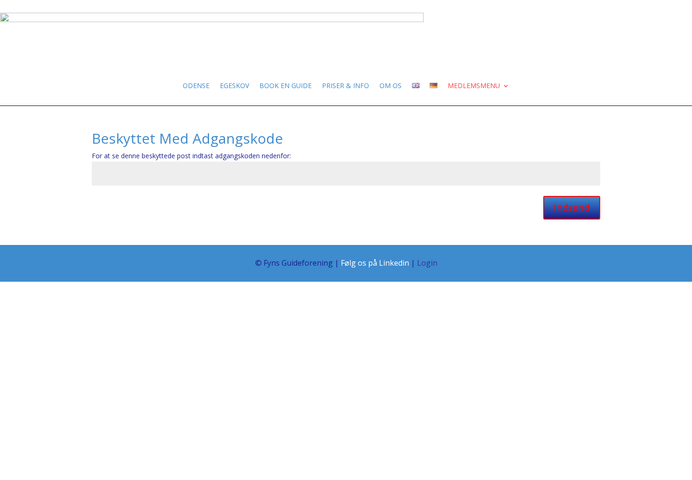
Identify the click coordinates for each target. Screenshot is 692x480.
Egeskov (234, 86)
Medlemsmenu (474, 86)
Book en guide (285, 86)
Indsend (572, 207)
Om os (390, 86)
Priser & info (345, 86)
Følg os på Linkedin (375, 263)
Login (427, 263)
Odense (196, 86)
